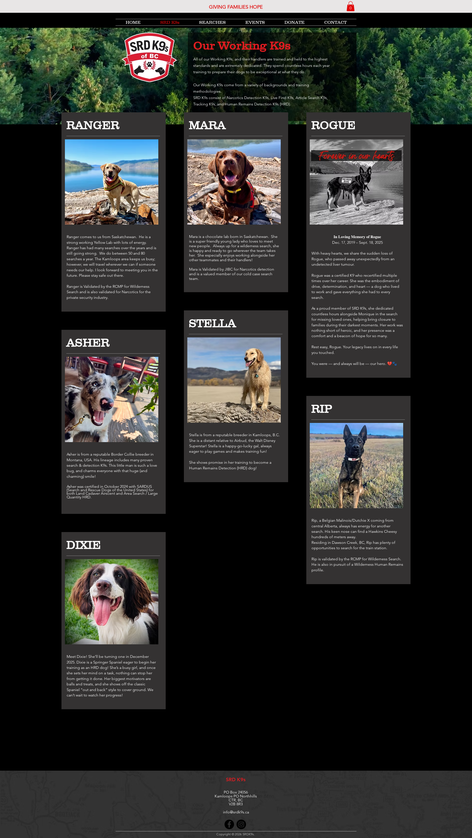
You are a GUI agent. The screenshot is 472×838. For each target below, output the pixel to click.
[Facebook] (229, 824)
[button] (350, 6)
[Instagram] (241, 824)
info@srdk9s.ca (236, 812)
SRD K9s (236, 779)
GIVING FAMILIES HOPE (236, 7)
